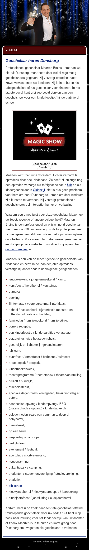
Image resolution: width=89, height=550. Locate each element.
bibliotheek (16, 486)
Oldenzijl (39, 190)
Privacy (36, 541)
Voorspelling (50, 541)
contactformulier (16, 249)
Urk (69, 185)
